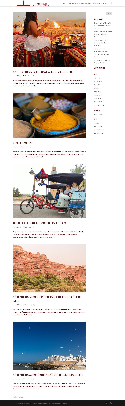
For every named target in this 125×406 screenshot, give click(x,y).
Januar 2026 (98, 81)
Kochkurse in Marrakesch (23, 143)
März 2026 (97, 78)
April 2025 (97, 92)
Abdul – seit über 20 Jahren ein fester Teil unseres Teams (103, 34)
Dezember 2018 (99, 105)
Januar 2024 (98, 102)
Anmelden (97, 123)
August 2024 (98, 95)
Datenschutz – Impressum (100, 3)
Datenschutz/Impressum (61, 403)
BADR (17, 76)
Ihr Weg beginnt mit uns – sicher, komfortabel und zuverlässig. (102, 42)
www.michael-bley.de (46, 403)
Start (64, 3)
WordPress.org (98, 133)
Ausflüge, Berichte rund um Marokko (79, 3)
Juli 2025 (97, 85)
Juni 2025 (97, 88)
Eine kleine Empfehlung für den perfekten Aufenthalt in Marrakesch (103, 25)
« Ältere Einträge (18, 397)
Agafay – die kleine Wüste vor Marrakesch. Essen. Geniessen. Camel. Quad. (43, 72)
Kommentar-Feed (99, 130)
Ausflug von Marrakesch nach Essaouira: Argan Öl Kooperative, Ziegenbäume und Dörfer (48, 375)
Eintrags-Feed (98, 126)
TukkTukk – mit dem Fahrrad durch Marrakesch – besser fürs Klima (39, 223)
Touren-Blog (31, 76)
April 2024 (97, 98)
